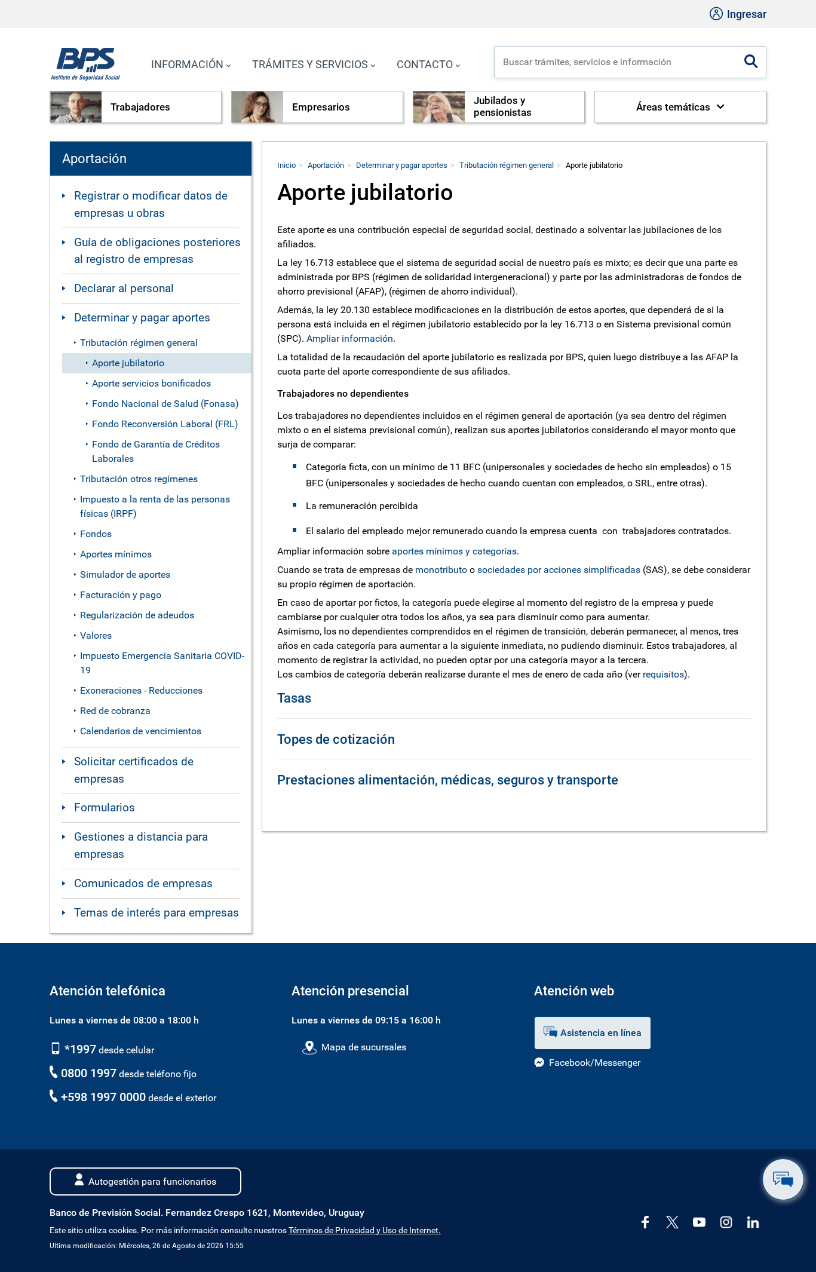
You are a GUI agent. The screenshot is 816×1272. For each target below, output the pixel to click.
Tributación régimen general (139, 342)
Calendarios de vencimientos (140, 731)
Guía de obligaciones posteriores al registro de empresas (157, 250)
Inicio (286, 165)
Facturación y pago (120, 594)
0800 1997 (88, 1073)
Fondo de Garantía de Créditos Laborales (156, 451)
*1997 (79, 1049)
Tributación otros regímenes (139, 479)
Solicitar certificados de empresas (134, 770)
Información (187, 64)
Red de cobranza (115, 710)
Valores (96, 635)
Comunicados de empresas (143, 883)
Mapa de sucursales (363, 1047)
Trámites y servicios (310, 64)
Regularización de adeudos (137, 615)
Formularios (104, 807)
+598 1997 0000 (103, 1097)
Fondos (96, 534)
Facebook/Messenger (594, 1062)
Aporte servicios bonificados (151, 383)
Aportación (326, 165)
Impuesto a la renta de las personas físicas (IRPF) (155, 506)
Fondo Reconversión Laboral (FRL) (165, 424)
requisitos (663, 674)
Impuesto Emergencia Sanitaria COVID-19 (162, 663)
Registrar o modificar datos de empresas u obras (151, 204)
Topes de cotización (336, 739)
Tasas (294, 698)
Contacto (425, 64)
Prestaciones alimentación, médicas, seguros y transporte (447, 780)
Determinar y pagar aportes (142, 317)
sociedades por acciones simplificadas (558, 569)
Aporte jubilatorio (128, 363)
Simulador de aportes (125, 574)
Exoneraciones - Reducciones (141, 690)
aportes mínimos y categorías (454, 551)
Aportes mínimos (116, 554)
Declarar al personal (124, 288)
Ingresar (745, 14)
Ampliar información (349, 338)
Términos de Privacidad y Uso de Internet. (365, 1230)
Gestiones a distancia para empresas (141, 845)
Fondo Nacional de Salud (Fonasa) (165, 403)
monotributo (441, 569)
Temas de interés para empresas (156, 912)
